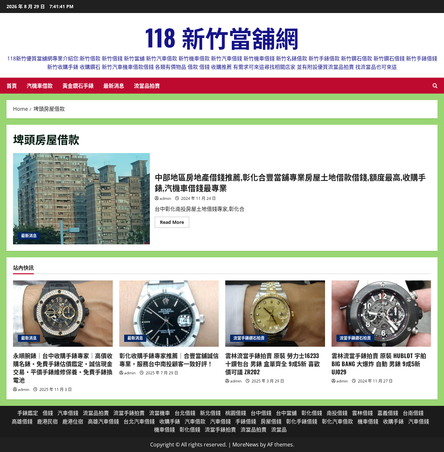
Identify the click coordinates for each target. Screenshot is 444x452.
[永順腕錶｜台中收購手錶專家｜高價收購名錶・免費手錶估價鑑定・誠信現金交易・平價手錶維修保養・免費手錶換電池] (63, 313)
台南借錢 (413, 413)
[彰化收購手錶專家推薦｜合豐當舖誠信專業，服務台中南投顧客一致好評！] (169, 313)
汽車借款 (195, 421)
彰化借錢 (311, 413)
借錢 (48, 413)
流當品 (279, 429)
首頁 (12, 85)
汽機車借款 (40, 85)
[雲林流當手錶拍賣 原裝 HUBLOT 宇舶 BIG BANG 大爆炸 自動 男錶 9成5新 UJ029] (381, 313)
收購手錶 (169, 421)
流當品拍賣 (147, 85)
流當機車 (159, 413)
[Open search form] (435, 85)
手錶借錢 (245, 421)
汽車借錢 (68, 413)
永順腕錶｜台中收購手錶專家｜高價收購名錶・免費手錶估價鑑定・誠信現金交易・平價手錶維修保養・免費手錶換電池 (62, 367)
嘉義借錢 (387, 413)
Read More (174, 223)
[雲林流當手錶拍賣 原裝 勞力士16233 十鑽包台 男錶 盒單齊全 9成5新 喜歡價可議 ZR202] (275, 313)
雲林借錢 (362, 413)
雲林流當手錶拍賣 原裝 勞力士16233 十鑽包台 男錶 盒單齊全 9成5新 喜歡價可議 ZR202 (272, 363)
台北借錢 (185, 413)
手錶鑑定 (27, 413)
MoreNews (245, 444)
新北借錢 (210, 413)
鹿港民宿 (47, 421)
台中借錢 (261, 413)
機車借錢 (368, 421)
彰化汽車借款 (337, 421)
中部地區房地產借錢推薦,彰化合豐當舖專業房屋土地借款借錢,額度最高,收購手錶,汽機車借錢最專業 (81, 198)
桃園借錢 (235, 413)
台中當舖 (286, 413)
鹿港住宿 (72, 421)
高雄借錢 (22, 421)
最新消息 (113, 85)
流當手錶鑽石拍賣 (249, 338)
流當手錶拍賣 (129, 413)
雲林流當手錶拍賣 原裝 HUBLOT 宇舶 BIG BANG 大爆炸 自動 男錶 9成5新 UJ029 (379, 363)
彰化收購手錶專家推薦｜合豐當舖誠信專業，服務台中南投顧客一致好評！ (169, 359)
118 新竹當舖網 (222, 36)
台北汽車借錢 (139, 421)
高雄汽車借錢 (103, 421)
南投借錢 (337, 413)
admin (165, 198)
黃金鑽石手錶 (78, 85)
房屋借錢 (271, 421)
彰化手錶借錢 (301, 421)
